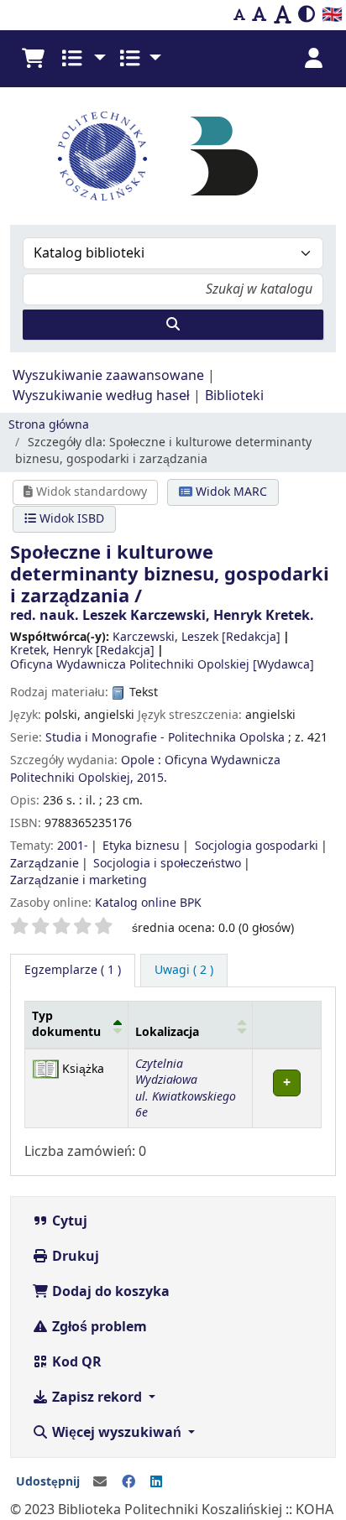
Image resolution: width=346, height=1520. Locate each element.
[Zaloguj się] (313, 59)
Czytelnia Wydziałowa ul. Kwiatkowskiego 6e (185, 1089)
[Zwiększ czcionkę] (282, 15)
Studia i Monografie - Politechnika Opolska (165, 738)
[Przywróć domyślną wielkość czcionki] (259, 15)
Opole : (141, 760)
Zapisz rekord (97, 1397)
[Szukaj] (173, 325)
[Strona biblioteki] (224, 155)
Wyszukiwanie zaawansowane (108, 376)
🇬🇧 (332, 15)
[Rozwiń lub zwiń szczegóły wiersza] (286, 1088)
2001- (72, 846)
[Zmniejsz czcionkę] (239, 15)
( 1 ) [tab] (72, 970)
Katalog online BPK (148, 903)
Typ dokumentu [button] (66, 1024)
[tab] (184, 970)
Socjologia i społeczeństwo (167, 863)
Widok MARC (229, 492)
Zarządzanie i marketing (78, 880)
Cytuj (68, 1221)
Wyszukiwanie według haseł (101, 396)
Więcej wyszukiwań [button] (117, 1433)
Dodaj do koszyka (109, 1292)
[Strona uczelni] (102, 156)
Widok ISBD (70, 519)
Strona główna (48, 425)
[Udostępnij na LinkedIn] (156, 1482)
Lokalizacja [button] (167, 1032)
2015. (152, 778)
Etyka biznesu (141, 846)
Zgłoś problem (98, 1327)
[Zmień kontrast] (306, 15)
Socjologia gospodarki (256, 846)
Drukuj (74, 1257)
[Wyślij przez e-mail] (100, 1482)
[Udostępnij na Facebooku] (128, 1482)
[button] (32, 59)
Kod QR (75, 1362)
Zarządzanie (44, 863)
